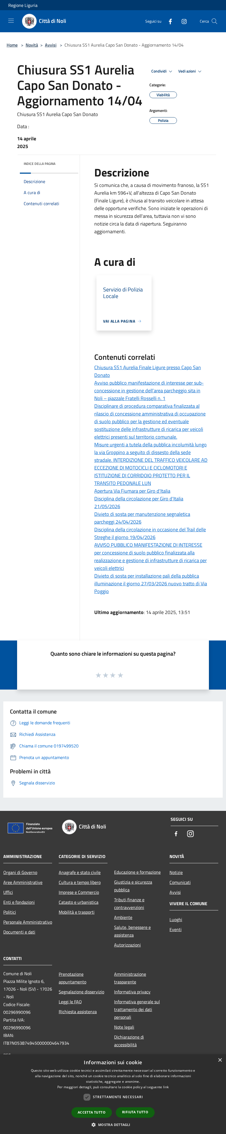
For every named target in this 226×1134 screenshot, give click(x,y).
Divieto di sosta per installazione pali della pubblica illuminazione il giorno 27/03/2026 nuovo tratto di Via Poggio (150, 583)
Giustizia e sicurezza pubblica (133, 886)
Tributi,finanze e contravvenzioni (129, 903)
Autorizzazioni (127, 945)
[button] (113, 1124)
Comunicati (180, 882)
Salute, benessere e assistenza (132, 931)
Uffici (8, 892)
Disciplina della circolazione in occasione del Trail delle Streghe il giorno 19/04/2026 (150, 533)
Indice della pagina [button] (39, 163)
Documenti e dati (19, 932)
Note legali (124, 1027)
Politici (9, 912)
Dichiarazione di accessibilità (129, 1041)
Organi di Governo (20, 872)
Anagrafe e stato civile (80, 872)
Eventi (176, 929)
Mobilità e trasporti (77, 912)
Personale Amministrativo (27, 922)
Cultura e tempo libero (80, 882)
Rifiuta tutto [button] (135, 1112)
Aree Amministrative (22, 882)
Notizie (176, 872)
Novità (32, 45)
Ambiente (123, 917)
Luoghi (176, 919)
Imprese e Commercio (79, 892)
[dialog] (113, 1094)
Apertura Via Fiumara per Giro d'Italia (132, 491)
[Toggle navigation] (11, 20)
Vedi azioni (187, 71)
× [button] (220, 1060)
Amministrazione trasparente (130, 978)
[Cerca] (214, 21)
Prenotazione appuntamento (72, 978)
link (166, 1087)
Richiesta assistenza (78, 1011)
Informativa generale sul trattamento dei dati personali (137, 1009)
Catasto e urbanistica (78, 902)
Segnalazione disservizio (81, 991)
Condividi (159, 71)
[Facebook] (168, 21)
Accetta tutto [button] (92, 1112)
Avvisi (51, 45)
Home (12, 45)
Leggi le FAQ (70, 1001)
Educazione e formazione (137, 872)
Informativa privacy (132, 991)
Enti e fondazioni (19, 902)
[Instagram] (181, 21)
